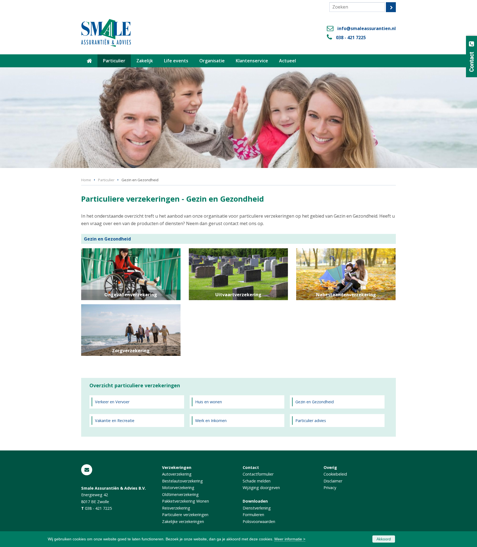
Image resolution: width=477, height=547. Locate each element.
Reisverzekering (176, 508)
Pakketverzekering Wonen (185, 501)
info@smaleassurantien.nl (366, 28)
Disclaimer (333, 481)
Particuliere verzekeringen (185, 514)
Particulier (106, 179)
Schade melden (257, 481)
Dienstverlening (257, 508)
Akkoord (384, 539)
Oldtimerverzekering (180, 494)
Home (86, 179)
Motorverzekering (178, 487)
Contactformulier (258, 474)
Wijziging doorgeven (261, 487)
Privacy (330, 487)
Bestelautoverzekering (182, 481)
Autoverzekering (177, 474)
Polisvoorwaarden (259, 521)
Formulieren (253, 514)
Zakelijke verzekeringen (183, 521)
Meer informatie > (289, 539)
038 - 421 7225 (351, 37)
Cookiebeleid (335, 474)
